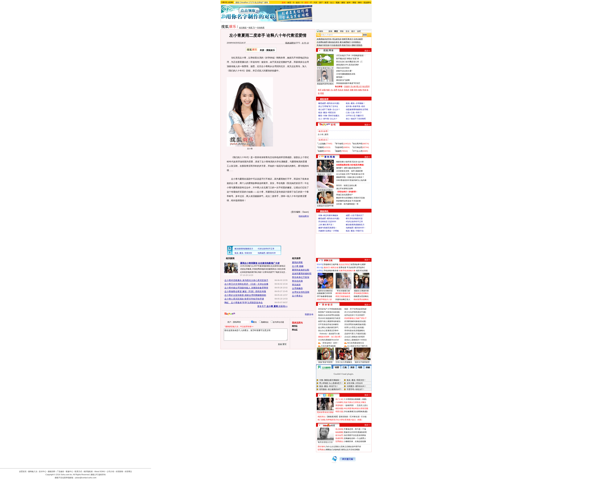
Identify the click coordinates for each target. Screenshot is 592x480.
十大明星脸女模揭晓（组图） (356, 399)
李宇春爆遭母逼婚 (324, 296)
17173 (251, 2)
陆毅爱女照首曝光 (361, 296)
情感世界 (339, 438)
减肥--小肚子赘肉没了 (355, 215)
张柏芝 (346, 90)
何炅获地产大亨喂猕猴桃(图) (330, 309)
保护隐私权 (88, 471)
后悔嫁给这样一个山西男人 (355, 438)
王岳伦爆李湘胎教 (328, 346)
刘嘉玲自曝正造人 (342, 299)
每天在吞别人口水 (325, 442)
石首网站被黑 (322, 42)
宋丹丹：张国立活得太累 (346, 185)
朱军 (320, 90)
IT (311, 3)
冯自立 (339, 68)
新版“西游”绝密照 (325, 362)
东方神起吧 (357, 147)
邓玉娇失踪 (336, 39)
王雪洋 (339, 74)
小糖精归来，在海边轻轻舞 (355, 441)
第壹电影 (339, 405)
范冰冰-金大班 (358, 162)
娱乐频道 (243, 28)
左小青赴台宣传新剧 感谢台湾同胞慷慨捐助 (245, 295)
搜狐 (237, 2)
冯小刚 (353, 86)
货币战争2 (360, 267)
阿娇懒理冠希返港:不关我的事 (348, 201)
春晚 (360, 90)
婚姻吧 (338, 151)
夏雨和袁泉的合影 (300, 270)
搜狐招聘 (51, 471)
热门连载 (321, 420)
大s (331, 90)
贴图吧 (321, 151)
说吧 (359, 31)
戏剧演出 (321, 417)
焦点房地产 (259, 2)
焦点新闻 (339, 429)
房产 (321, 3)
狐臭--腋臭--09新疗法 (355, 231)
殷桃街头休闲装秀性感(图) (329, 315)
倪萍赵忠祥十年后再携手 (354, 315)
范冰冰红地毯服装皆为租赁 (329, 318)
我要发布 (309, 314)
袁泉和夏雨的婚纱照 (301, 273)
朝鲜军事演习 (347, 39)
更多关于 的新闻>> (272, 306)
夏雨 (326, 134)
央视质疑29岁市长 (324, 39)
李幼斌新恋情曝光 (361, 293)
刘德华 (347, 86)
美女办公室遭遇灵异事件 (328, 331)
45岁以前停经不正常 (354, 221)
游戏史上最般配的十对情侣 (355, 340)
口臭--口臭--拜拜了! (354, 112)
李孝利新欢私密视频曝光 (354, 331)
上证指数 (322, 144)
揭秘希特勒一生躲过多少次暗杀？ (350, 177)
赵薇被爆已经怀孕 (324, 293)
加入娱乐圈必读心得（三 (352, 62)
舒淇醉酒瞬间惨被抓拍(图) (355, 321)
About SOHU (99, 471)
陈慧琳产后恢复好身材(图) (329, 312)
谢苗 (338, 65)
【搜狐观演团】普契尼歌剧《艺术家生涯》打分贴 (346, 417)
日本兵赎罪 (358, 39)
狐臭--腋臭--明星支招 (327, 112)
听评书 (320, 264)
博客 (354, 3)
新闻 (330, 31)
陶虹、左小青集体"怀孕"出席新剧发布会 (243, 302)
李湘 (364, 90)
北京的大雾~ (347, 71)
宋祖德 (339, 83)
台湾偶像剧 (297, 288)
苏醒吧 (321, 147)
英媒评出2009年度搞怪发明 (355, 432)
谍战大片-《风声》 (325, 174)
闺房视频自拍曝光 (325, 190)
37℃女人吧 (357, 151)
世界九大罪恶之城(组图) (354, 327)
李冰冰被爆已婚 (343, 291)
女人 (332, 3)
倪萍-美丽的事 (357, 171)
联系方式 (78, 471)
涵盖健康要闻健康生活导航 (357, 109)
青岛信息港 (297, 281)
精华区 (295, 326)
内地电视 (260, 28)
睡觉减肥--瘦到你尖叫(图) (328, 103)
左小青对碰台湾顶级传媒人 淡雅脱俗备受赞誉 (246, 287)
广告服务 (60, 471)
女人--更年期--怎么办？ (327, 119)
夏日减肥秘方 (345, 42)
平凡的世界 (351, 267)
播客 (343, 3)
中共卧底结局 (335, 45)
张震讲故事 (355, 264)
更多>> (367, 51)
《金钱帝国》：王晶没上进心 (356, 405)
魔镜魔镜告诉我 (348, 74)
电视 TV (252, 28)
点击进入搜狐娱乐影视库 (354, 337)
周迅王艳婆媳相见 (342, 296)
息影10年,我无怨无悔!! (349, 65)
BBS (360, 3)
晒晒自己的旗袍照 (333, 450)
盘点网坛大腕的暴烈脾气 (328, 327)
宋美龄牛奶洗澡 (323, 45)
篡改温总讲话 (333, 42)
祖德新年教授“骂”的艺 (351, 83)
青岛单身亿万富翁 (300, 277)
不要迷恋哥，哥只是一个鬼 (355, 429)
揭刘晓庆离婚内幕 (342, 293)
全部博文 (128, 471)
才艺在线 (340, 55)
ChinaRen (244, 2)
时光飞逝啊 (345, 80)
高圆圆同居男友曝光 (325, 84)
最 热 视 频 (329, 157)
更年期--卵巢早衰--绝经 (355, 106)
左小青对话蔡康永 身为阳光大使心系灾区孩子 (246, 280)
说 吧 (333, 124)
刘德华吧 (339, 147)
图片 (353, 31)
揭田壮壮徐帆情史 (325, 291)
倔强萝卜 (340, 168)
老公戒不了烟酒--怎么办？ (329, 109)
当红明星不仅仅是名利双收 (355, 435)
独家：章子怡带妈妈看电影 (355, 309)
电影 (328, 90)
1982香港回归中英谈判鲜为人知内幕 (351, 180)
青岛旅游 (296, 284)
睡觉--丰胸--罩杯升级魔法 (328, 116)
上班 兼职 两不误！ (326, 225)
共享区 (320, 271)
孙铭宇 (339, 71)
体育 (289, 3)
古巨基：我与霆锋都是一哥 (347, 204)
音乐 (347, 31)
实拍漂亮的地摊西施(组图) (355, 324)
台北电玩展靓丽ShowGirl (328, 340)
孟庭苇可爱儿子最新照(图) (355, 334)
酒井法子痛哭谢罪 (362, 362)
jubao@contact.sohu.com (85, 478)
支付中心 (42, 471)
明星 (322, 93)
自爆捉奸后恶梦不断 (325, 206)
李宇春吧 (339, 144)
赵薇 (324, 90)
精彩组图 (339, 408)
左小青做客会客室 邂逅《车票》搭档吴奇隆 (245, 291)
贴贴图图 (339, 432)
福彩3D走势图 (362, 271)
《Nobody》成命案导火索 (329, 334)
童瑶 (338, 77)
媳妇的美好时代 (354, 168)
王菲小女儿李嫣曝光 (343, 362)
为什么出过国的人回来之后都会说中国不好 (343, 446)
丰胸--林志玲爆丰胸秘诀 (328, 215)
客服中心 (69, 471)
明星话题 (339, 411)
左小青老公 (297, 296)
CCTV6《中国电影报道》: (355, 55)
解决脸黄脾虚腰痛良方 (355, 225)
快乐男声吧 (357, 144)
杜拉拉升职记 (344, 264)
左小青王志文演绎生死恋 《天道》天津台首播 (246, 284)
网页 (336, 31)
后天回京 (346, 68)
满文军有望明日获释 (344, 188)
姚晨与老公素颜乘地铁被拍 (329, 321)
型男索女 (339, 441)
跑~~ (342, 77)
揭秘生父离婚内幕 (361, 291)
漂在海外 (321, 446)
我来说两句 (290, 43)
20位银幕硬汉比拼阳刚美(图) (356, 411)
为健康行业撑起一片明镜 (328, 231)
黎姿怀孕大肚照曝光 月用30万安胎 (350, 198)
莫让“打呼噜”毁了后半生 (328, 106)
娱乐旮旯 (339, 435)
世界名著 (342, 267)
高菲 (338, 80)
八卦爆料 (339, 402)
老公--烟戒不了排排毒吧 (356, 119)
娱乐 (298, 3)
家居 (326, 3)
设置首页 (23, 471)
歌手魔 (339, 59)
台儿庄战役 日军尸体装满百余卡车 (350, 174)
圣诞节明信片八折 (324, 299)
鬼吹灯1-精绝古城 (331, 267)
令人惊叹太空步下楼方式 (357, 346)
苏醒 (352, 90)
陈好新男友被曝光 (361, 299)
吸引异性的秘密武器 (354, 218)
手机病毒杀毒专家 (331, 271)
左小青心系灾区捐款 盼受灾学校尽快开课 (244, 299)
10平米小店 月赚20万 (355, 116)
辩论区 (295, 330)
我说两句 (367, 3)
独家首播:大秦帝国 (344, 162)
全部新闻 (119, 471)
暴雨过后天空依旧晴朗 (350, 450)
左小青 (320, 134)
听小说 (320, 267)
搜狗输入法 (32, 471)
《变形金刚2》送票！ (330, 343)
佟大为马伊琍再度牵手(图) (355, 312)
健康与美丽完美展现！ (327, 228)
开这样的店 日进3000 (327, 221)
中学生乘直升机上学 (325, 68)
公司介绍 (110, 471)
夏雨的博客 (297, 262)
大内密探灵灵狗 (342, 171)
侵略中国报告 (356, 45)
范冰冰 (340, 90)
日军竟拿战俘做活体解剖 (328, 324)
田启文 (339, 62)
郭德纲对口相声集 (331, 264)
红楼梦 (363, 264)
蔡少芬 (359, 86)
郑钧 (356, 90)
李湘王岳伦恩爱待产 (344, 195)
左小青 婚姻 (297, 266)
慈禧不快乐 (346, 45)
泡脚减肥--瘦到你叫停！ (356, 228)
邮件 (349, 3)
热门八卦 (339, 399)
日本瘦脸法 (356, 42)
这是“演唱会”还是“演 (350, 59)
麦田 (346, 168)
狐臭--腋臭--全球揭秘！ (355, 103)
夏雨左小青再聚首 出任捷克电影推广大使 (260, 263)
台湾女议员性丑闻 (300, 292)
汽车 (315, 3)
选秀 (335, 90)
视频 (337, 3)
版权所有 (102, 475)
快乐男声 (366, 86)
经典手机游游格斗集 (347, 271)
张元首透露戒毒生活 (355, 343)
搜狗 (266, 2)
